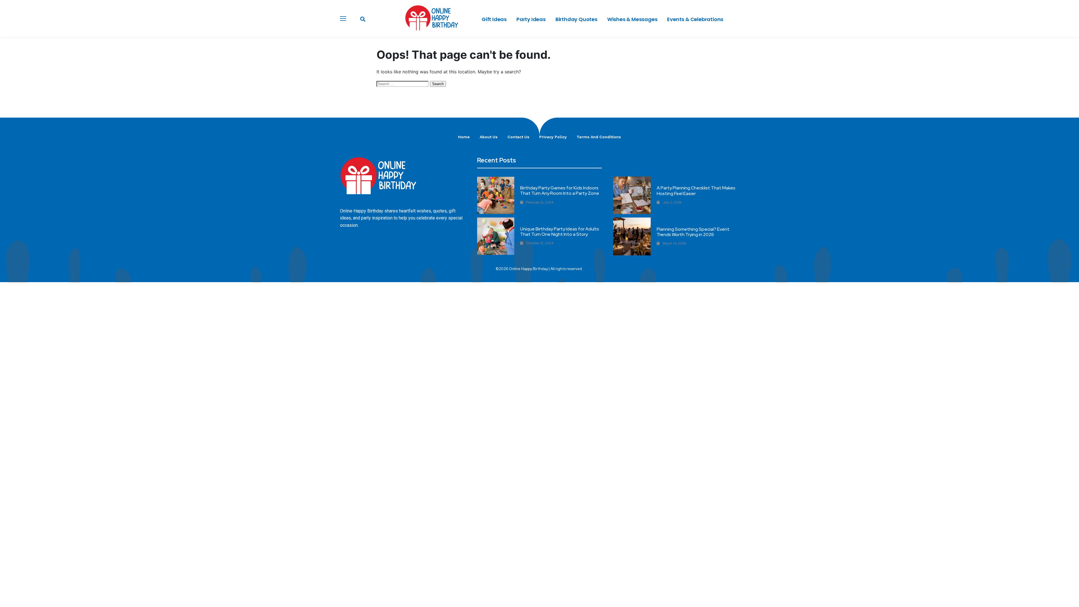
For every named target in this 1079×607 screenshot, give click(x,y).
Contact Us (518, 137)
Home (464, 137)
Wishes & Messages (632, 19)
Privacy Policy (553, 137)
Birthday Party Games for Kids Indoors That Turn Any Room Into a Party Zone (559, 190)
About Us (489, 137)
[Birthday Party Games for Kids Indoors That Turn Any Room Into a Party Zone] (495, 195)
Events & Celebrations (695, 19)
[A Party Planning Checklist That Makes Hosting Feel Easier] (632, 195)
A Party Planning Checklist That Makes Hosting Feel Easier (696, 190)
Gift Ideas (494, 19)
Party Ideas (531, 19)
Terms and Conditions (599, 137)
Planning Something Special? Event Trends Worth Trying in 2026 (693, 231)
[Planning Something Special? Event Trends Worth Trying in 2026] (632, 236)
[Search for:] (403, 83)
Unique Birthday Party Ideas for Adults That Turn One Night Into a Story (559, 231)
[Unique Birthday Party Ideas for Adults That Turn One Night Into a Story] (495, 236)
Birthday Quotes (576, 19)
